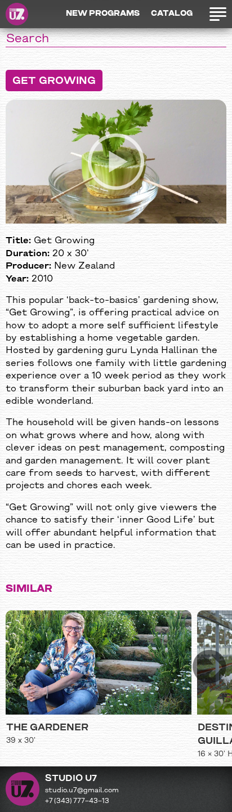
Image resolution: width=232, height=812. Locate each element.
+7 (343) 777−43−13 (77, 801)
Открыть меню (215, 14)
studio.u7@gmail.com (82, 790)
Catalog (172, 13)
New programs (103, 13)
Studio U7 (17, 14)
